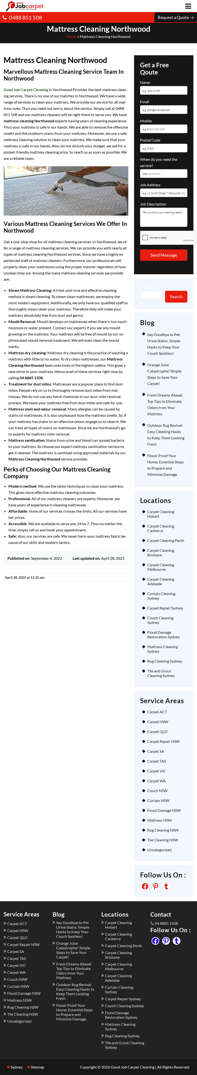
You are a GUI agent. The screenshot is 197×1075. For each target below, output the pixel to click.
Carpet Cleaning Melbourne (160, 567)
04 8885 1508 (166, 923)
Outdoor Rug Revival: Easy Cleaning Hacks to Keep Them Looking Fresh (75, 991)
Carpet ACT (157, 711)
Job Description (153, 204)
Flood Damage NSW (164, 810)
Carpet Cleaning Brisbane (160, 552)
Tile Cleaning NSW (162, 840)
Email (144, 101)
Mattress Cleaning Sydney (162, 648)
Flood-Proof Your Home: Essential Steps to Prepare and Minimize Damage (74, 1012)
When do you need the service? (158, 162)
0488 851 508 (25, 17)
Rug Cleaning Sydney (164, 661)
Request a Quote (174, 17)
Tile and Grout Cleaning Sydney (161, 673)
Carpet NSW (157, 721)
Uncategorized (159, 849)
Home (72, 36)
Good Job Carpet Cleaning (26, 89)
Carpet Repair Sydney (165, 608)
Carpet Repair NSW (163, 741)
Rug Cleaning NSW (163, 830)
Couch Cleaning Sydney (160, 620)
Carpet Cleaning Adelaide (160, 581)
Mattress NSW (159, 820)
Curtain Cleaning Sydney (161, 595)
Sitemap (37, 1067)
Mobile (146, 120)
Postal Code (150, 140)
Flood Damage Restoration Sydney (163, 634)
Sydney (17, 1067)
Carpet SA (155, 751)
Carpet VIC (156, 771)
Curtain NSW (158, 800)
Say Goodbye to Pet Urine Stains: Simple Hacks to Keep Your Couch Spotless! (72, 929)
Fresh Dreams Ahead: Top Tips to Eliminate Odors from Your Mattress (74, 971)
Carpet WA (156, 780)
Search (145, 287)
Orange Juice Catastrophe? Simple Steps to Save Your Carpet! (73, 950)
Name (145, 82)
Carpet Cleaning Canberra (160, 528)
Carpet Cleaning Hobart (160, 513)
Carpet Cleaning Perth (165, 540)
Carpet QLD (157, 731)
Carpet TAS (156, 761)
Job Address (150, 184)
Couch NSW (157, 790)
